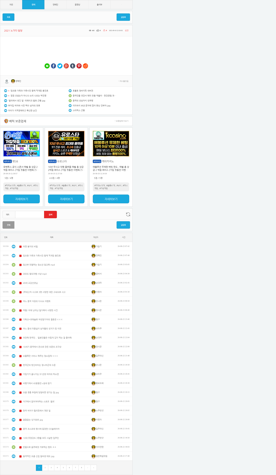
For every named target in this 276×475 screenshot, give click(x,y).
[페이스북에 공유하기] (53, 66)
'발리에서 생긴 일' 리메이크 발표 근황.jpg (26, 100)
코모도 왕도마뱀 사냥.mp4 (35, 274)
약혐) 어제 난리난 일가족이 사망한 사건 (40, 310)
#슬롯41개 (21, 185)
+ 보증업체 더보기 (121, 121)
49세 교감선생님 (30, 283)
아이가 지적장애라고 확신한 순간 (22, 110)
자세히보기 (21, 199)
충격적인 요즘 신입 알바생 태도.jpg (38, 456)
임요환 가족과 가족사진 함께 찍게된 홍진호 (29, 90)
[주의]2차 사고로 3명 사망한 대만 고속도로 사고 (44, 292)
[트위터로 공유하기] (60, 66)
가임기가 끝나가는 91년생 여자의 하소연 (41, 374)
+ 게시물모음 (123, 81)
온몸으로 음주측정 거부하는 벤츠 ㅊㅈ (39, 447)
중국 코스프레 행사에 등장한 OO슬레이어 (41, 429)
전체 (8, 225)
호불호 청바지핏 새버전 (83, 90)
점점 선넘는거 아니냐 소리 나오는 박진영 (28, 95)
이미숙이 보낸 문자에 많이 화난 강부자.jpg (91, 105)
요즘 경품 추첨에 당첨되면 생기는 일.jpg (41, 392)
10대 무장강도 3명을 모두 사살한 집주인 (41, 438)
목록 (8, 17)
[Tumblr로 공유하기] (73, 66)
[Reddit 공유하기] (85, 66)
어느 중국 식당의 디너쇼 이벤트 (36, 301)
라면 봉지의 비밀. (30, 246)
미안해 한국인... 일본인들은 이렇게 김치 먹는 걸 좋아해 (47, 337)
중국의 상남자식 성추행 (83, 100)
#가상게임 (14, 188)
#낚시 (29, 185)
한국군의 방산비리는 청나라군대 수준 (39, 365)
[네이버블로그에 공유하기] (47, 66)
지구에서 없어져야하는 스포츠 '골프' (39, 401)
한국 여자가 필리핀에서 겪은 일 (36, 410)
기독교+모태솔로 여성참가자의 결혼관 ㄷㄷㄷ (43, 319)
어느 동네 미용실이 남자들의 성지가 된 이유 (42, 328)
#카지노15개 (10, 185)
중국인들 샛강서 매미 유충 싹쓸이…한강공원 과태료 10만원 (95, 95)
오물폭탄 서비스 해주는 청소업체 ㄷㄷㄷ (40, 356)
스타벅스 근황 (79, 110)
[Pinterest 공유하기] (79, 66)
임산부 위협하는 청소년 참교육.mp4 (39, 264)
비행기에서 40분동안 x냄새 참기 (37, 383)
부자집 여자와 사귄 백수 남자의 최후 (24, 105)
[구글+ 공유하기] (66, 66)
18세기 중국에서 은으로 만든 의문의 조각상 (42, 347)
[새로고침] (128, 214)
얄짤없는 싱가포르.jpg (33, 420)
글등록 (123, 17)
